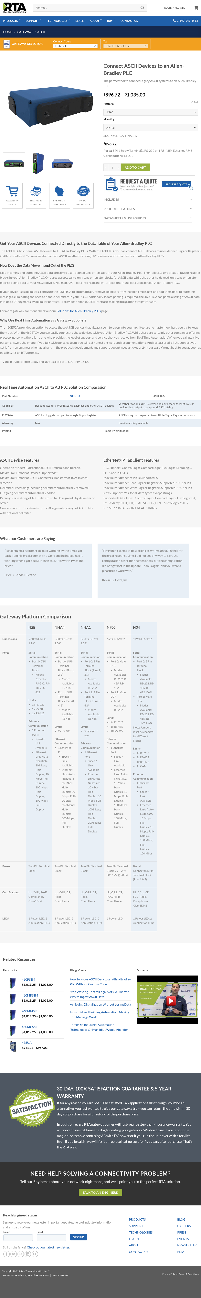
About (94, 20)
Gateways (25, 32)
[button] (196, 7)
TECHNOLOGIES (141, 1232)
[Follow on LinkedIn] (28, 1254)
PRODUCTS (137, 1219)
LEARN (134, 1239)
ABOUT (134, 1245)
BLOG (181, 1219)
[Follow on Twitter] (13, 1254)
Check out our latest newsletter (48, 1247)
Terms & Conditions (189, 1274)
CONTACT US (138, 1251)
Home (8, 32)
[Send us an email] (20, 1254)
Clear (194, 102)
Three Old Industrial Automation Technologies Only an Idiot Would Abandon (99, 1027)
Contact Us (129, 20)
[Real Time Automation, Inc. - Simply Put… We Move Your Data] (14, 7)
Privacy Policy (169, 1274)
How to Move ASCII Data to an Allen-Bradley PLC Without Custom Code (100, 981)
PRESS (181, 1232)
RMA (180, 1251)
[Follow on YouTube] (35, 1254)
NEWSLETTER (187, 1245)
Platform (108, 104)
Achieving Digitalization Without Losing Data (100, 1004)
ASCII (41, 32)
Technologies (57, 20)
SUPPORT (136, 1226)
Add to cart (135, 167)
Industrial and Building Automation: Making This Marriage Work (99, 1014)
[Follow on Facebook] (6, 1254)
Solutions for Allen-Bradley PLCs (79, 311)
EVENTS (183, 1239)
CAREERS (184, 1226)
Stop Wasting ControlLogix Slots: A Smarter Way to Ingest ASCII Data (99, 994)
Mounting (108, 119)
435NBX (75, 396)
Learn (79, 20)
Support (32, 20)
